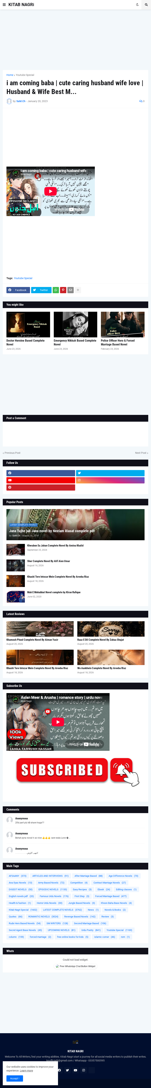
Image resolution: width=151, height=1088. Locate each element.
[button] (4, 5)
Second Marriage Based (90, 923)
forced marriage (40, 937)
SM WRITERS (57, 923)
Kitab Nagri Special (23, 909)
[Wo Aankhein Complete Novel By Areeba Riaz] (111, 657)
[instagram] (110, 480)
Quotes (15, 916)
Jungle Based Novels (81, 903)
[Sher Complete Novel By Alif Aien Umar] (15, 565)
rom (125, 937)
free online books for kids (72, 937)
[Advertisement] (75, 39)
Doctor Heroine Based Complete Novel (25, 342)
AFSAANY (18, 876)
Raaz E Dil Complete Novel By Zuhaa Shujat (100, 639)
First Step (82, 896)
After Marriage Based (89, 876)
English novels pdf (21, 896)
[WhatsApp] (56, 290)
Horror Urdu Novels (49, 903)
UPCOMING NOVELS (62, 930)
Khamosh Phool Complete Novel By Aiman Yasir (32, 639)
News (93, 909)
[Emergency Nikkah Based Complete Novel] (75, 324)
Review (107, 916)
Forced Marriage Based (111, 896)
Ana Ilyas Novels (20, 882)
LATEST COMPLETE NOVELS (62, 909)
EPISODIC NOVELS (52, 889)
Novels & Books (115, 909)
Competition (79, 882)
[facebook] (40, 473)
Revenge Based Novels (80, 916)
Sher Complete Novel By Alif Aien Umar (48, 561)
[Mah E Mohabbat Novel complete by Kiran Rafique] (15, 597)
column (16, 937)
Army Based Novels (51, 882)
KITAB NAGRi (21, 4)
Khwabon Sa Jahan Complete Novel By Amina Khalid (55, 545)
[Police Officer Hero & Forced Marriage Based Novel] (123, 324)
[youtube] (40, 480)
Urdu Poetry (91, 930)
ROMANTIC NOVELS (43, 916)
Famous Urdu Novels (54, 896)
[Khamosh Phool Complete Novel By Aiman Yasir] (40, 629)
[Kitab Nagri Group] (110, 487)
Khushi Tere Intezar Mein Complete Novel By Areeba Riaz (58, 576)
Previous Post (12, 452)
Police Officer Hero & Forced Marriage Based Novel (118, 342)
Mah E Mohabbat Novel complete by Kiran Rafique (53, 592)
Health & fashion (20, 903)
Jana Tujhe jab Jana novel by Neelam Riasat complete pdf (52, 531)
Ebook (104, 889)
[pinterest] (40, 487)
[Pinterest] (63, 290)
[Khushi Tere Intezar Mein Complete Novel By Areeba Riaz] (15, 581)
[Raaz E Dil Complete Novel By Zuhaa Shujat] (111, 629)
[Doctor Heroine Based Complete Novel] (28, 324)
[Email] (70, 290)
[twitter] (110, 473)
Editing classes (126, 889)
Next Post (140, 452)
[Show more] (78, 290)
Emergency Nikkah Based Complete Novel (75, 342)
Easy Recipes (82, 889)
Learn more (26, 1070)
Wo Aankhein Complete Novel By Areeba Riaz (101, 668)
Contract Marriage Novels (110, 882)
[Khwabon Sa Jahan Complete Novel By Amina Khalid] (15, 550)
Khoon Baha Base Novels (116, 903)
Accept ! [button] (14, 1078)
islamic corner (104, 937)
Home (9, 75)
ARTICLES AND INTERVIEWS (50, 876)
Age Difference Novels (123, 876)
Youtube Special (25, 75)
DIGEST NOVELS (21, 889)
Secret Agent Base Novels (25, 930)
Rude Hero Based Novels (25, 923)
